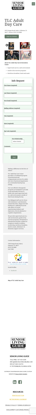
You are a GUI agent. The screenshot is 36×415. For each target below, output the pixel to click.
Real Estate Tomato (21, 374)
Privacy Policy (10, 405)
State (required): (9, 123)
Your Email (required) (10, 100)
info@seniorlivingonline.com (21, 362)
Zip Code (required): (10, 131)
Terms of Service (23, 405)
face (20, 382)
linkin (15, 382)
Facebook (14, 270)
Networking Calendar (18, 399)
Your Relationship (17, 138)
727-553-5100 (21, 359)
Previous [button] (7, 45)
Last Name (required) (10, 93)
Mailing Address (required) (12, 108)
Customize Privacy (23, 409)
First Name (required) (10, 85)
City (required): (8, 116)
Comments (7, 146)
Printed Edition (18, 395)
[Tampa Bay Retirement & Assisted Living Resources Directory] (18, 5)
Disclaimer (10, 409)
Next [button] (29, 45)
